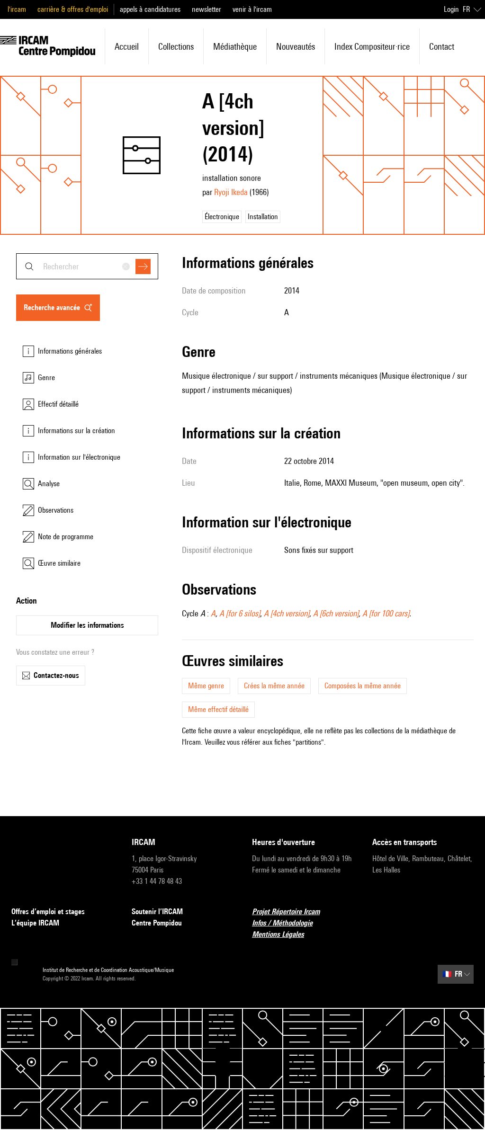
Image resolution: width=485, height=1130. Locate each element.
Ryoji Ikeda (231, 192)
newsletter (206, 9)
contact (441, 46)
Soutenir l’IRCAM (157, 911)
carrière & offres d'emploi (72, 9)
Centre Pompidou (157, 922)
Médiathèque (235, 46)
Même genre (206, 685)
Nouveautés (295, 46)
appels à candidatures (150, 9)
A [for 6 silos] (239, 613)
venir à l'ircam (252, 9)
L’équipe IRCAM (35, 922)
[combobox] (87, 266)
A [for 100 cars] (385, 613)
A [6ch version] (336, 613)
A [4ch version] (286, 613)
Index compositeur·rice (372, 46)
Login (451, 9)
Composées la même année (362, 685)
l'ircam (17, 9)
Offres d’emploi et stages (48, 911)
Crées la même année (274, 685)
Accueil (127, 46)
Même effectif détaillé (218, 709)
